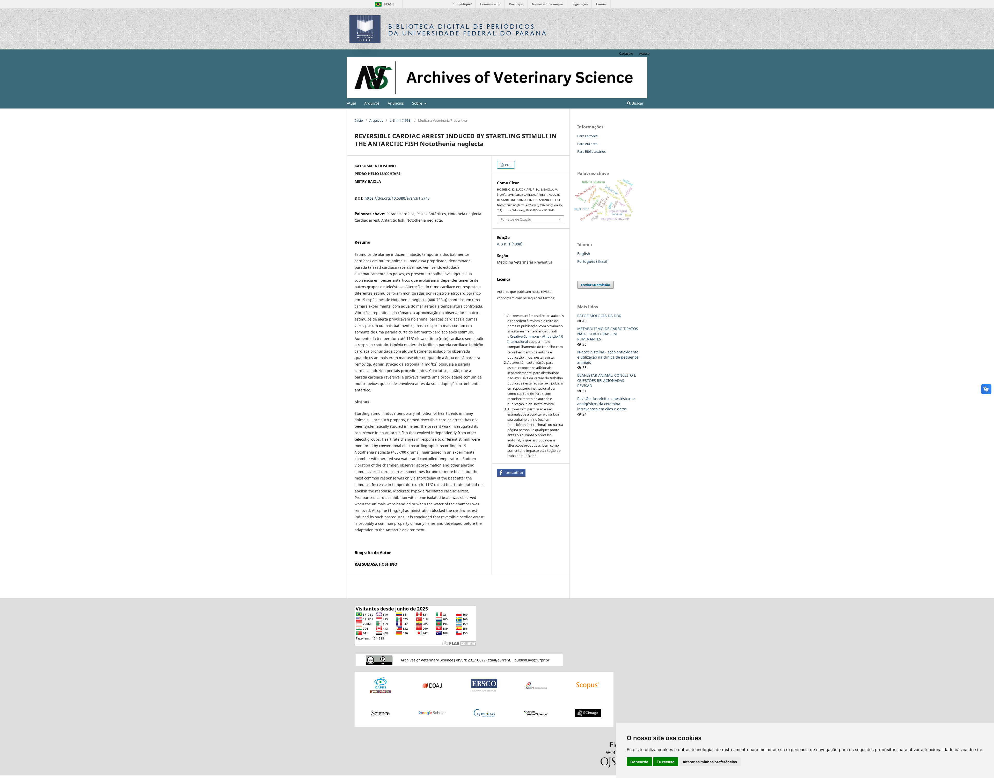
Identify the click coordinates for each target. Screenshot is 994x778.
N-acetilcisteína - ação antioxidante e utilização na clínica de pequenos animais (607, 357)
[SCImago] (587, 712)
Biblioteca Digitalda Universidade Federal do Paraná (467, 30)
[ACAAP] (536, 685)
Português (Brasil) (593, 261)
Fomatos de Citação (516, 219)
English (583, 253)
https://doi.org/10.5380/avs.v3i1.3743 (397, 198)
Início (359, 120)
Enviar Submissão (595, 284)
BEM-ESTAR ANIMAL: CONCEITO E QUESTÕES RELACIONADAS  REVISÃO (606, 380)
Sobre (417, 103)
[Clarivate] (536, 712)
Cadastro (626, 53)
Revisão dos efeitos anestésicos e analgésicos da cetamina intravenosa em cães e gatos (606, 403)
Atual (351, 103)
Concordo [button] (639, 762)
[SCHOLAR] (432, 712)
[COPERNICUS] (484, 712)
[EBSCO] (484, 685)
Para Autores (587, 143)
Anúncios (396, 103)
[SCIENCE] (380, 712)
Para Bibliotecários (591, 151)
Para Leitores (587, 136)
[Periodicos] (380, 685)
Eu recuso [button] (666, 762)
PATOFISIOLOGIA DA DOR (599, 315)
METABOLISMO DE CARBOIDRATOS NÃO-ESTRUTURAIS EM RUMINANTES (607, 333)
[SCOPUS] (587, 685)
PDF (507, 164)
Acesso (644, 53)
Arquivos (371, 103)
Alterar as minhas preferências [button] (710, 762)
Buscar (637, 103)
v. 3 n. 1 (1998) (401, 120)
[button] (511, 473)
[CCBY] (459, 659)
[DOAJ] (432, 685)
